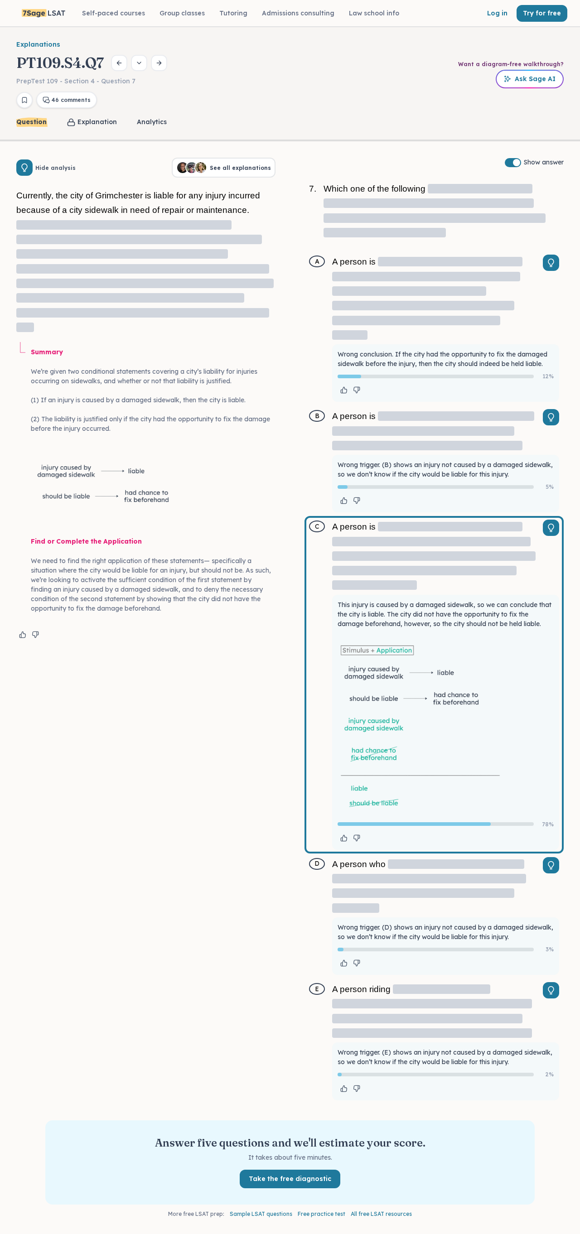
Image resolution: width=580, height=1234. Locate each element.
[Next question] (159, 63)
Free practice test (321, 1213)
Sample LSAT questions (261, 1213)
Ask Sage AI (535, 79)
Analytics (152, 122)
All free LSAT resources (381, 1213)
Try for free (542, 13)
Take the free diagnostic (290, 1179)
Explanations (38, 44)
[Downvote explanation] (35, 634)
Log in (497, 13)
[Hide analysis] (24, 167)
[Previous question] (119, 63)
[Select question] (139, 63)
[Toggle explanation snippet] (551, 263)
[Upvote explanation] (22, 634)
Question (31, 122)
